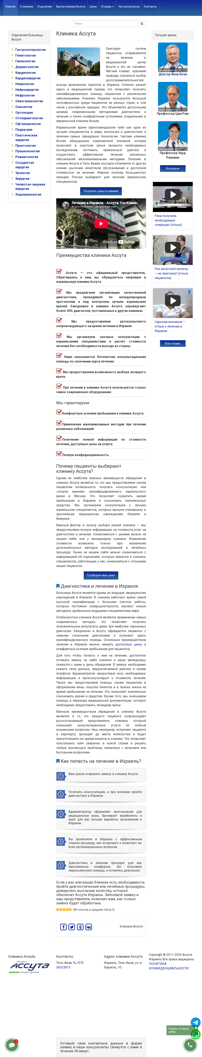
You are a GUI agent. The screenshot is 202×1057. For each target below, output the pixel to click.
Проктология (25, 146)
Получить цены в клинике (101, 191)
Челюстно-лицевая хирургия (30, 187)
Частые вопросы (129, 6)
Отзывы (106, 6)
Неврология (24, 84)
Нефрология (25, 95)
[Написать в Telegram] (196, 1022)
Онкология (23, 107)
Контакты (150, 6)
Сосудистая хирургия (24, 165)
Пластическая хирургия (26, 137)
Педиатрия (23, 130)
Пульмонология (27, 151)
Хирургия (22, 179)
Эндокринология (28, 194)
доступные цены (129, 644)
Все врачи (172, 168)
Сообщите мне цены (101, 575)
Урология (22, 173)
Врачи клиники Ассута (70, 6)
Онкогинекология (29, 101)
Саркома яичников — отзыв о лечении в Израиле (170, 326)
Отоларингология (29, 118)
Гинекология (25, 61)
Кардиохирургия (27, 78)
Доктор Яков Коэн (173, 74)
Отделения (44, 6)
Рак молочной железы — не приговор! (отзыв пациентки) (171, 273)
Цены (93, 6)
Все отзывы (172, 343)
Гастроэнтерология (30, 50)
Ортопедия (24, 113)
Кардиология (25, 73)
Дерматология (26, 67)
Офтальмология (28, 124)
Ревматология (26, 157)
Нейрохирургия (27, 90)
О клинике (26, 6)
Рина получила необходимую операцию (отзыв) (168, 220)
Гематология (25, 55)
